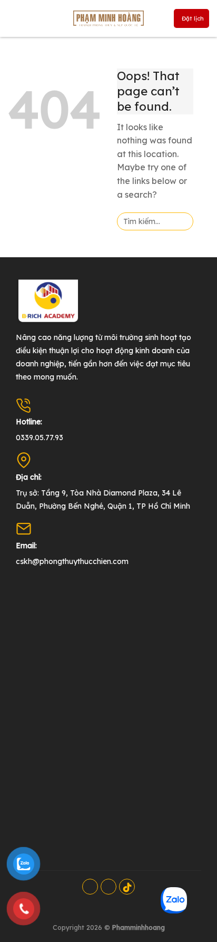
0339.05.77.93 (39, 437)
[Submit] (182, 221)
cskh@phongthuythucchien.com (72, 561)
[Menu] (16, 18)
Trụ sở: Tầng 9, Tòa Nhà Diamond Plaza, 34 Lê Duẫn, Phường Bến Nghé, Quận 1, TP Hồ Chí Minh (103, 499)
